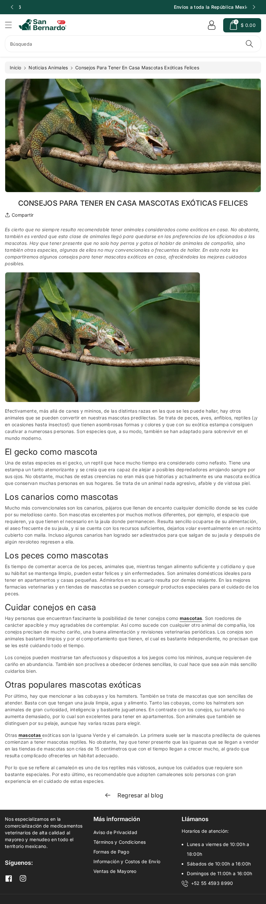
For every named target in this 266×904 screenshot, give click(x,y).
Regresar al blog (139, 795)
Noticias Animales (48, 67)
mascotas (191, 618)
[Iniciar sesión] (211, 25)
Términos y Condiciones (119, 842)
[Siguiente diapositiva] (254, 7)
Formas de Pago (111, 851)
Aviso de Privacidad (115, 832)
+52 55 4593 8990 (212, 883)
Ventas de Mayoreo (115, 871)
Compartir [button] (23, 215)
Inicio (15, 67)
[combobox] (133, 44)
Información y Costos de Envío (127, 861)
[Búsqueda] (249, 44)
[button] (11, 25)
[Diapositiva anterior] (12, 7)
